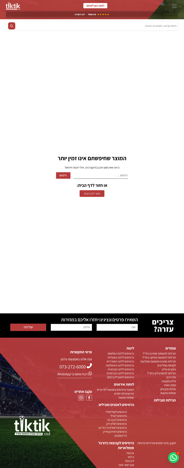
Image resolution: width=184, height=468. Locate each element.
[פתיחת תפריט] (174, 6)
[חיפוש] (11, 25)
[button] (173, 457)
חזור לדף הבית (92, 193)
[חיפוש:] (100, 175)
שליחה (28, 327)
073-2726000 (95, 5)
